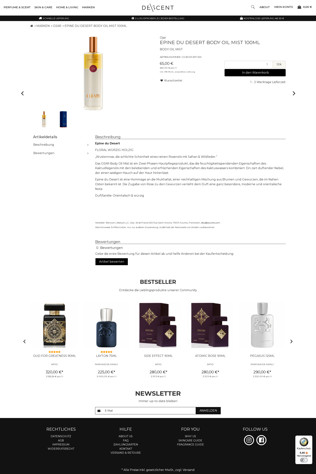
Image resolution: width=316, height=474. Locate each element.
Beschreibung (43, 144)
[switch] (304, 460)
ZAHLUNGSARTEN (125, 444)
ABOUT (264, 7)
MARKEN (88, 7)
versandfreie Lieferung (185, 72)
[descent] (158, 8)
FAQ (126, 440)
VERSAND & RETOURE (126, 452)
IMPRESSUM (60, 444)
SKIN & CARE (43, 7)
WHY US (190, 436)
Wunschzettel (172, 80)
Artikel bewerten (111, 261)
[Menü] (310, 438)
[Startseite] (31, 26)
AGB (61, 440)
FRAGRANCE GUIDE (190, 444)
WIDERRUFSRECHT (61, 448)
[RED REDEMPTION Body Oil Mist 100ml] (293, 93)
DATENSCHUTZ (61, 436)
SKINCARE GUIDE (190, 440)
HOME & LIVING (67, 7)
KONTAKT (125, 448)
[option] (44, 119)
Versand (189, 470)
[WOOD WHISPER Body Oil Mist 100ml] (22, 93)
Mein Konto (283, 6)
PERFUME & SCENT (17, 7)
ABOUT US (126, 436)
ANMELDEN (208, 410)
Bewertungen (43, 153)
